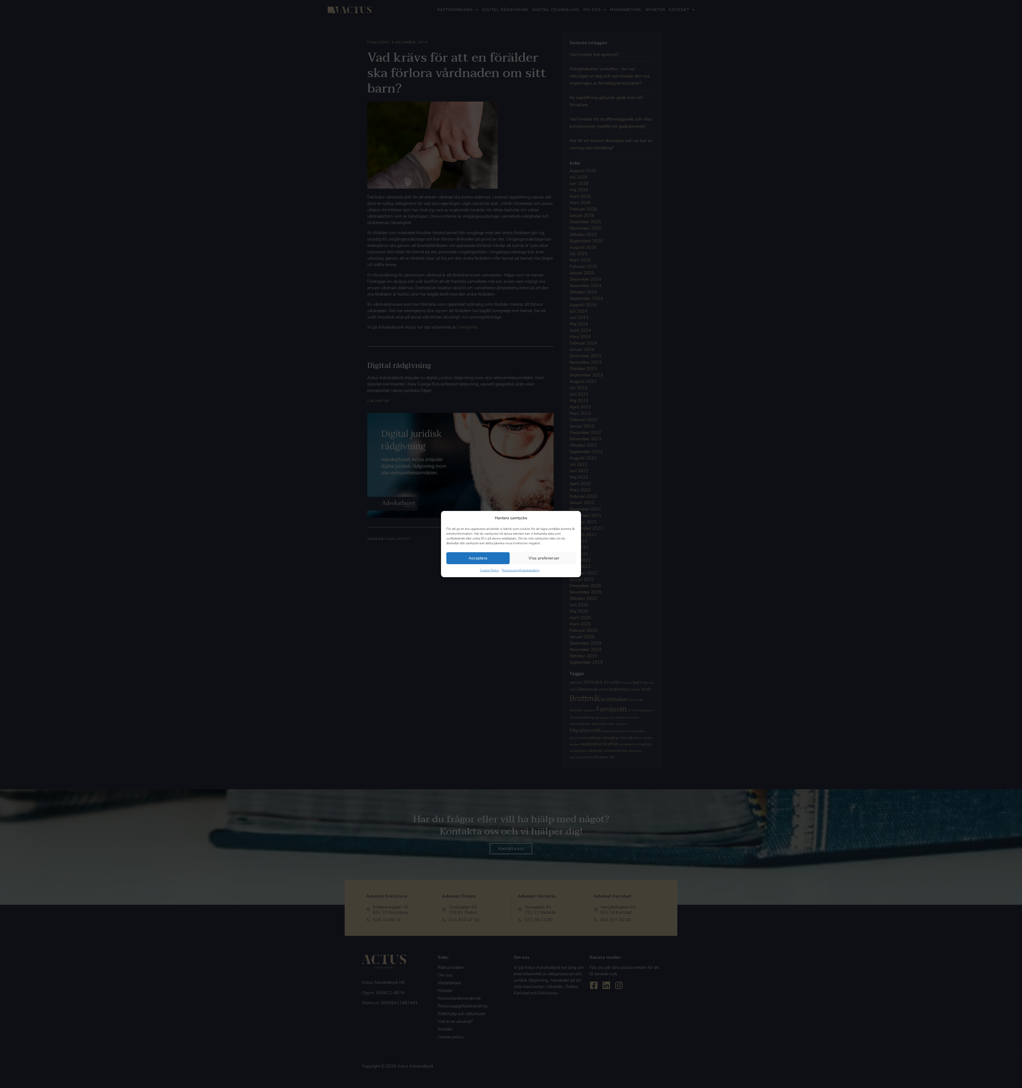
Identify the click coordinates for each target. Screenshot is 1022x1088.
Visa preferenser (544, 558)
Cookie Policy (489, 570)
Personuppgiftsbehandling (520, 570)
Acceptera (478, 558)
